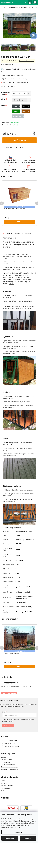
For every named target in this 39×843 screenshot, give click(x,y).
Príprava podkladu (7, 786)
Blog (2, 790)
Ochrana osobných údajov (9, 767)
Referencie (4, 783)
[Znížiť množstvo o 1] (34, 134)
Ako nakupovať (5, 762)
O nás (3, 781)
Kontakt (3, 757)
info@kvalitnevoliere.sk (11, 740)
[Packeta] (13, 808)
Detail (19, 222)
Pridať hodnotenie (9, 693)
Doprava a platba (6, 760)
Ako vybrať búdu (6, 788)
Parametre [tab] (10, 233)
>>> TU (17, 827)
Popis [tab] (4, 233)
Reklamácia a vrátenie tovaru (10, 769)
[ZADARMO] (19, 194)
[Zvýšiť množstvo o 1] (34, 132)
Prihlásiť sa (8, 725)
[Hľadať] (25, 2)
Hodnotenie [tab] (27, 233)
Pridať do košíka (19, 140)
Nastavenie (18, 832)
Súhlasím (27, 838)
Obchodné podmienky (8, 764)
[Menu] (35, 2)
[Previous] (2, 203)
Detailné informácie (7, 86)
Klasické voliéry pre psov (24, 531)
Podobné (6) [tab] (19, 233)
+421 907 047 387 (9, 743)
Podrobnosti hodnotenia (26, 61)
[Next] (37, 203)
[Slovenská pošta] (26, 808)
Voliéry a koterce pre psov (12, 746)
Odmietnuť (9, 838)
